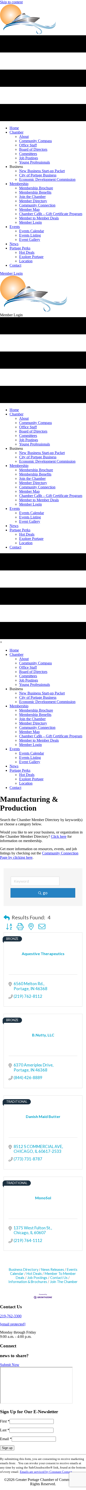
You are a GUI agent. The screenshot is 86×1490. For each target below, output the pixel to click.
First (5, 1421)
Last (4, 1430)
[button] (11, 273)
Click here (58, 836)
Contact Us (59, 1278)
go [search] (45, 892)
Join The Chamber (64, 1282)
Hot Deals (34, 1274)
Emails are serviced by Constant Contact (46, 1472)
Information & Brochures (27, 1282)
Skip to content (11, 2)
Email (6, 1439)
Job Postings (37, 1278)
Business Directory (23, 1270)
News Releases (52, 1270)
